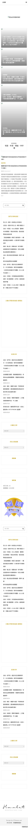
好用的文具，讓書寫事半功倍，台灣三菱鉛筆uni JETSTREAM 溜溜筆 (13, 408)
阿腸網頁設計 (17, 822)
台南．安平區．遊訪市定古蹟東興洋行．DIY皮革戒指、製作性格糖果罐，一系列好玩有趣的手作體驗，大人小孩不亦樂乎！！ (13, 269)
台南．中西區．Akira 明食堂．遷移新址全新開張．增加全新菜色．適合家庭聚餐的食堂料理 (13, 231)
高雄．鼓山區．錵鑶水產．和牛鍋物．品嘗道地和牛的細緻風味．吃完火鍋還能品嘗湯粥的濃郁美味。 (13, 249)
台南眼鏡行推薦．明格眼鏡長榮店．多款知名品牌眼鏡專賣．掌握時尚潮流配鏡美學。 (13, 377)
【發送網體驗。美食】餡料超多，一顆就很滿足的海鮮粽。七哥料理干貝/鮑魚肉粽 (13, 240)
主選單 (4, 2)
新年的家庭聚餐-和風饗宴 (10, 261)
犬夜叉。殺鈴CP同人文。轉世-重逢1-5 (13, 225)
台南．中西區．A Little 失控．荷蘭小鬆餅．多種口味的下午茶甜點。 (13, 286)
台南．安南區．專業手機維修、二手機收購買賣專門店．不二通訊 (13, 399)
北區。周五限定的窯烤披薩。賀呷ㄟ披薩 (13, 257)
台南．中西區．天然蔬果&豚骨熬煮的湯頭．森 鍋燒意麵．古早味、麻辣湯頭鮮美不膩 (13, 278)
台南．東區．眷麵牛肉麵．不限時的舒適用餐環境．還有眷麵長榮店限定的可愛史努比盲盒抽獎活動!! (13, 389)
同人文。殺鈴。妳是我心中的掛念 (12, 222)
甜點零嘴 (3, 163)
